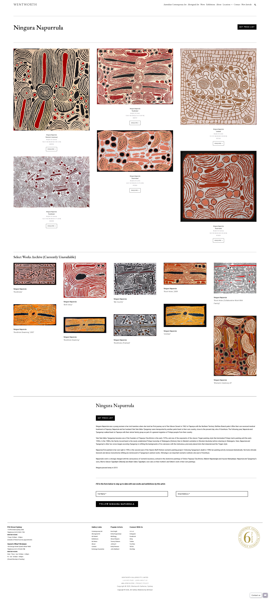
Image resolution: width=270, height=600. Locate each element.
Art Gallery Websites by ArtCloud (141, 590)
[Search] (255, 5)
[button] (227, 4)
